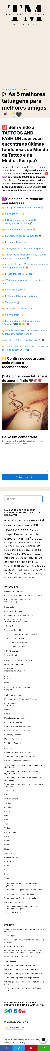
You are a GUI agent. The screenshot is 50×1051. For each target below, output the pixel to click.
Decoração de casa (13, 611)
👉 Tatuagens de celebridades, (17, 308)
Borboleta (34, 545)
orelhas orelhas (11, 857)
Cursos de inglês (11, 602)
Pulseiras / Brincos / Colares (17, 730)
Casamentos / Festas (13, 591)
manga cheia (10, 832)
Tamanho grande (23, 570)
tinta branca (19, 574)
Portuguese (13, 1028)
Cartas (8, 545)
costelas (8, 807)
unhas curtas (11, 577)
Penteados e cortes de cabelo (18, 726)
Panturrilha (9, 861)
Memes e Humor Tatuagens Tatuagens (21, 699)
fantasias (8, 710)
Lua (26, 546)
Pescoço (8, 811)
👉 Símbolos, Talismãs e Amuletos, (19, 296)
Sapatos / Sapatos (12, 735)
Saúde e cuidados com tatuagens (19, 756)
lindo (42, 520)
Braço (7, 795)
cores (38, 525)
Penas (36, 562)
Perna (7, 874)
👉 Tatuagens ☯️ (10, 302)
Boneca (7, 840)
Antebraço (9, 790)
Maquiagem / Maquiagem (15, 718)
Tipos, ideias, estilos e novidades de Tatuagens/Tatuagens (21, 907)
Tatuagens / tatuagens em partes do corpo (23, 784)
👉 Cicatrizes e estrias (13, 289)
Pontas (28, 573)
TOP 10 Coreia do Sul (14, 638)
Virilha (7, 828)
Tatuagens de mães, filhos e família (20, 898)
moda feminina (11, 703)
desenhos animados (23, 525)
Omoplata (8, 853)
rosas (17, 565)
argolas (7, 678)
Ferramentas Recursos (14, 664)
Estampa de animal (22, 520)
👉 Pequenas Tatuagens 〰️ (16, 242)
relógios (8, 682)
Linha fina (18, 546)
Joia (6, 676)
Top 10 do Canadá (12, 630)
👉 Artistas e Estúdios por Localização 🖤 (23, 340)
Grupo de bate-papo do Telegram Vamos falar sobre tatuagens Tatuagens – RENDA (23, 951)
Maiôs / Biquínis (11, 739)
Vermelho (9, 566)
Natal (14, 554)
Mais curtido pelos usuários (19, 550)
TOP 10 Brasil (10, 626)
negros (21, 553)
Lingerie (8, 714)
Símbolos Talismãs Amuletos (17, 761)
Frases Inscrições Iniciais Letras (18, 660)
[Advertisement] (25, 57)
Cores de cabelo (18, 530)
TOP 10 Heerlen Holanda (15, 647)
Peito (6, 866)
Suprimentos (10, 669)
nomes (37, 554)
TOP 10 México (11, 651)
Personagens (22, 558)
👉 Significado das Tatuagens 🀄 (19, 229)
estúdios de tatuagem (14, 619)
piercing (8, 748)
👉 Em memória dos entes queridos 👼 (22, 236)
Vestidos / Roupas (12, 743)
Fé (14, 539)
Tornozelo (8, 878)
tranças (38, 573)
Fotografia (9, 690)
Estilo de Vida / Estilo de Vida (17, 687)
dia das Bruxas (23, 542)
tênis (11, 573)
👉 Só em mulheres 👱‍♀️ (13, 213)
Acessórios (9, 705)
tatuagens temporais (13, 902)
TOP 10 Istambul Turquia (15, 643)
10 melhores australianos (15, 622)
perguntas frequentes (14, 946)
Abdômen (8, 786)
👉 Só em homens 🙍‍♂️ (13, 314)
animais (9, 520)
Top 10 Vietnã (10, 655)
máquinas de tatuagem (14, 671)
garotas (30, 554)
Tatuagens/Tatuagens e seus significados (23, 890)
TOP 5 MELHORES (13, 89)
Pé (5, 870)
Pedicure (9, 558)
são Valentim (26, 566)
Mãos (6, 836)
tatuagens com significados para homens (23, 969)
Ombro (7, 824)
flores (34, 538)
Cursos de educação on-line (17, 600)
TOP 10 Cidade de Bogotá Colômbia (20, 634)
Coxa (6, 845)
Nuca (6, 849)
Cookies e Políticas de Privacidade (20, 957)
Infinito (36, 542)
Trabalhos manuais (12, 695)
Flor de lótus (22, 539)
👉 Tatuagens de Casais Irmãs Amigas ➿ (23, 248)
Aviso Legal (9, 936)
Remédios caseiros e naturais (17, 752)
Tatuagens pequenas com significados (21, 978)
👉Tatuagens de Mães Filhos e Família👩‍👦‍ (23, 207)
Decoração (9, 607)
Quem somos (10, 961)
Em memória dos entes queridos (18, 615)
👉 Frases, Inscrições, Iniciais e (18, 274)
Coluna (36, 530)
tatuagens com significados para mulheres (23, 973)
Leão (42, 543)
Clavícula (8, 803)
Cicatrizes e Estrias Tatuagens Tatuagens (23, 595)
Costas (7, 820)
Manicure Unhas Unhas (14, 722)
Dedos (7, 815)
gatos (12, 543)
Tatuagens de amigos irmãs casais (20, 894)
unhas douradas (26, 577)
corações (9, 535)
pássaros (34, 520)
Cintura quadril (11, 799)
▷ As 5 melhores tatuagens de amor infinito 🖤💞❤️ (25, 378)
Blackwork (9, 525)
